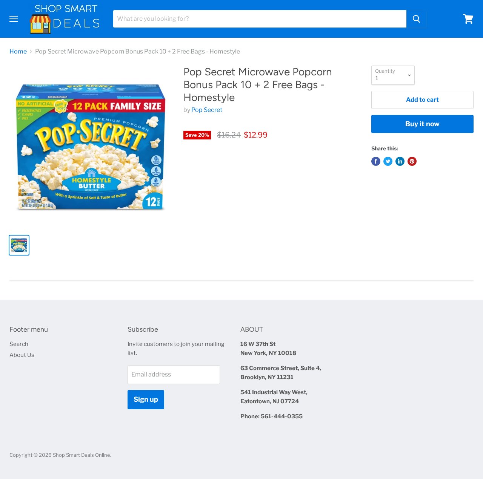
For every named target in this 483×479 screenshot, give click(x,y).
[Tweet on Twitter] (387, 161)
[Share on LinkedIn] (400, 161)
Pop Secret (206, 109)
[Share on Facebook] (375, 161)
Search (18, 344)
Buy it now (422, 124)
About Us (21, 355)
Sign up (146, 399)
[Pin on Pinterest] (412, 161)
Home (18, 51)
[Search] (416, 19)
